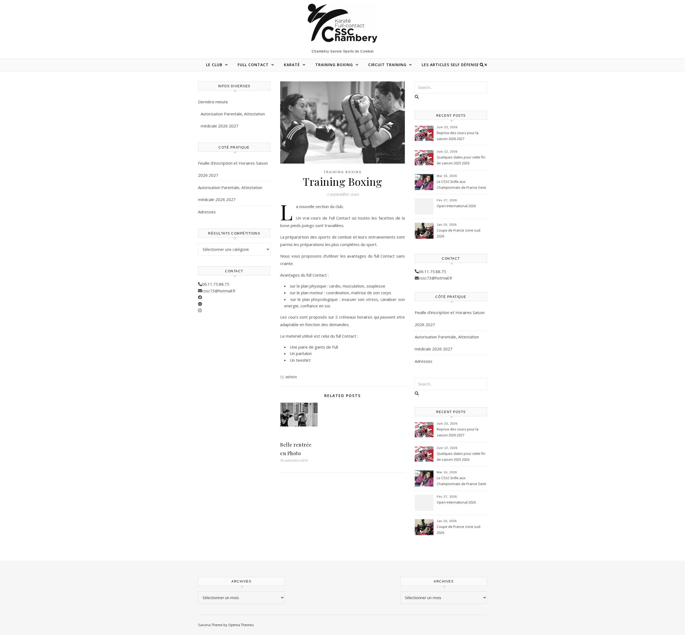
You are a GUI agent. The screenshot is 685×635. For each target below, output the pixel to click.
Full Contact (253, 64)
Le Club (214, 64)
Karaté (292, 64)
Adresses (207, 211)
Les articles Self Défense (450, 64)
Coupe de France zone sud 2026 (458, 233)
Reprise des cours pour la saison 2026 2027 (457, 135)
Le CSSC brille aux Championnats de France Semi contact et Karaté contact (461, 185)
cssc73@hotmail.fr (219, 290)
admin (291, 376)
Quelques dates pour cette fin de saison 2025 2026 (461, 160)
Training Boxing (334, 64)
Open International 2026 (456, 205)
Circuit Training (387, 64)
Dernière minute (213, 101)
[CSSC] (342, 23)
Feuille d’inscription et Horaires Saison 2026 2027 (233, 169)
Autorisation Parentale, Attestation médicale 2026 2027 (233, 119)
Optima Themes (241, 624)
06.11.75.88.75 (215, 284)
